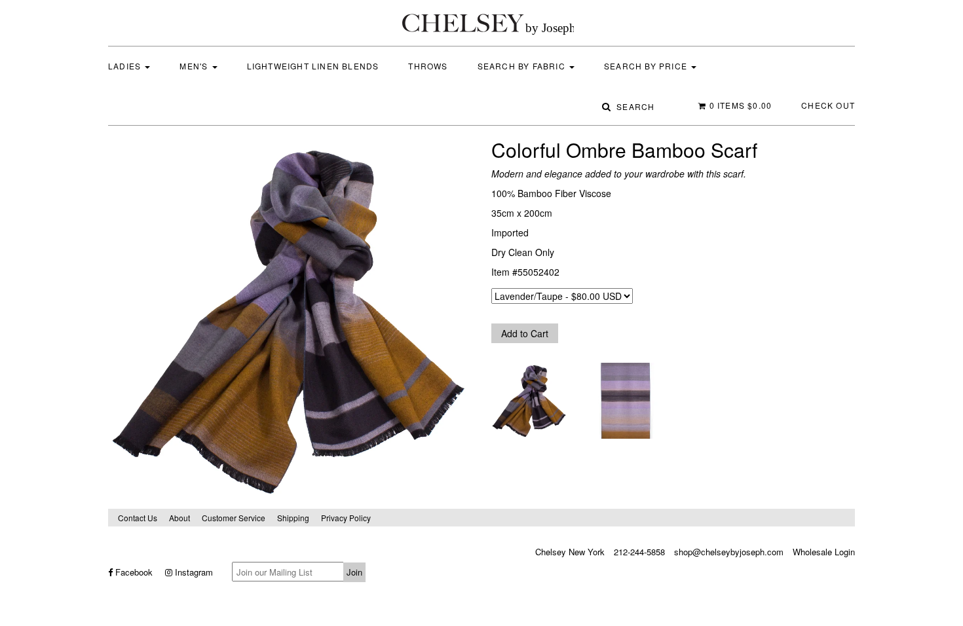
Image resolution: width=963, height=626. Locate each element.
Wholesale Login (824, 551)
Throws (427, 65)
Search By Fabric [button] (523, 65)
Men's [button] (194, 65)
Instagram (192, 572)
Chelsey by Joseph (488, 23)
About (179, 517)
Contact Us (137, 517)
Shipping (293, 517)
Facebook (133, 572)
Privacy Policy (346, 517)
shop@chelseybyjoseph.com (729, 551)
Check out (828, 105)
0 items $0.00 (739, 105)
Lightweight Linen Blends (313, 65)
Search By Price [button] (647, 65)
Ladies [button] (125, 65)
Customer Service (233, 517)
